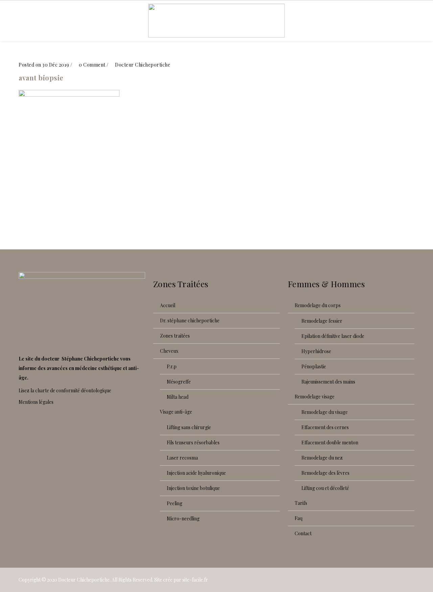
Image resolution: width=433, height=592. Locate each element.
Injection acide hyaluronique (196, 473)
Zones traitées (175, 335)
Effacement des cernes (325, 427)
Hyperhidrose (316, 351)
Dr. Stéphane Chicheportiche (190, 320)
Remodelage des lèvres (325, 473)
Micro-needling (183, 518)
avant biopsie (41, 77)
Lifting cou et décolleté (325, 488)
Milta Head (177, 397)
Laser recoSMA (182, 457)
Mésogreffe (179, 381)
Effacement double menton (329, 442)
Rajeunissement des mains (328, 381)
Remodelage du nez (322, 457)
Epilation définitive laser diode (332, 336)
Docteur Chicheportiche (84, 579)
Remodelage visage (315, 396)
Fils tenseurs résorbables (193, 442)
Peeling (174, 503)
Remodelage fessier (321, 321)
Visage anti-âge (176, 412)
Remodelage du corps (318, 305)
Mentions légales (36, 402)
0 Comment (92, 64)
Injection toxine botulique (193, 488)
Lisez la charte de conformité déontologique (65, 390)
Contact (303, 533)
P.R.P (172, 366)
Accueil (167, 305)
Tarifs (301, 503)
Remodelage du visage (324, 412)
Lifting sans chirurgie (189, 427)
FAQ (298, 518)
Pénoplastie (313, 366)
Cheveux (169, 351)
